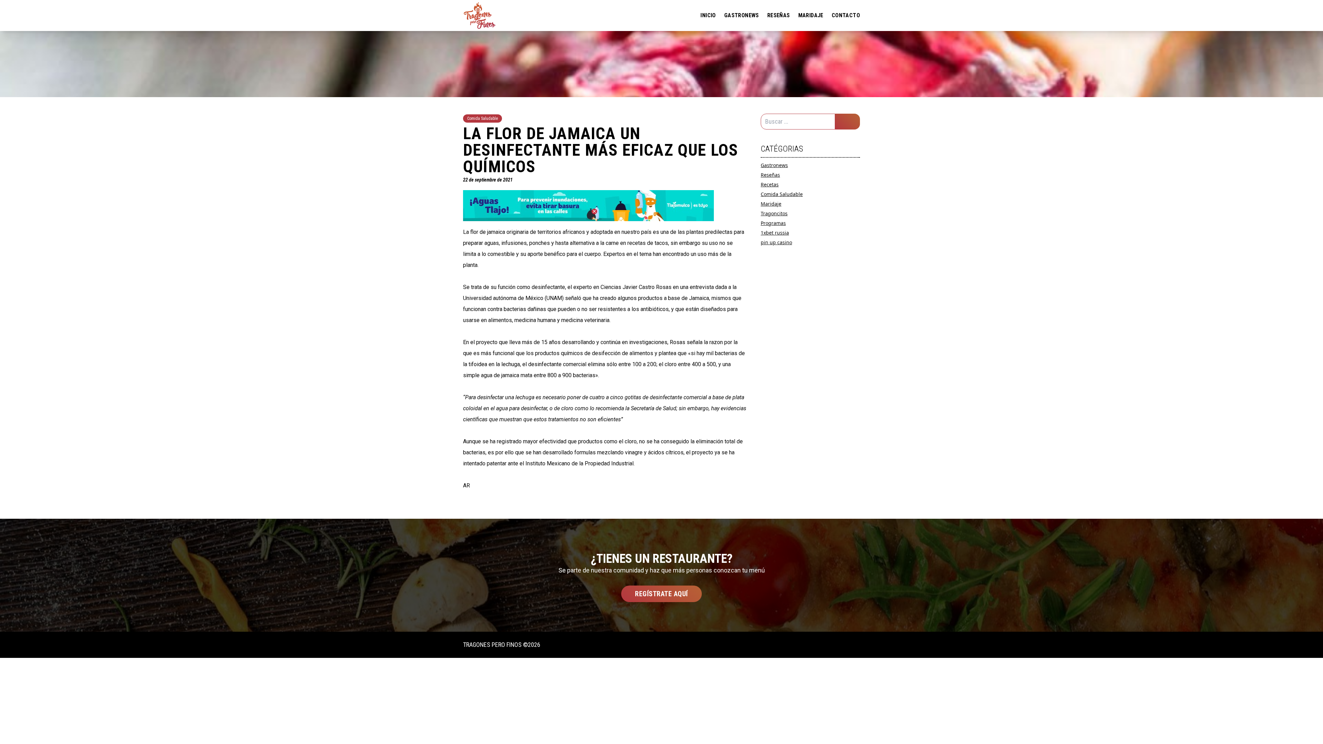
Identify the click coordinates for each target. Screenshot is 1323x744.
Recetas (770, 184)
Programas (773, 223)
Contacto (846, 15)
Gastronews (741, 15)
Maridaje (810, 15)
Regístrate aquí (661, 594)
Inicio (708, 15)
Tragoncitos (774, 213)
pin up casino (776, 242)
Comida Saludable (782, 194)
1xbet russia (775, 232)
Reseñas (778, 15)
